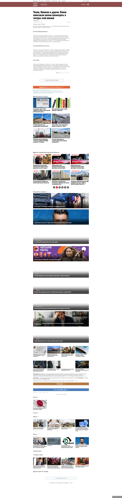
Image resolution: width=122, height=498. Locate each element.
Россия (35, 413)
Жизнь (35, 416)
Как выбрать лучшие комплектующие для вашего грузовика (43, 92)
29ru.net (34, 359)
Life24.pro (34, 418)
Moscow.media (41, 1)
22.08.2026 (83, 4)
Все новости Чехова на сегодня (51, 80)
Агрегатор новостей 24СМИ (61, 394)
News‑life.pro (48, 1)
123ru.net (87, 1)
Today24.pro (35, 456)
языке (66, 380)
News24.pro (35, 436)
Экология (63, 1)
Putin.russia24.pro (36, 399)
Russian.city (35, 1)
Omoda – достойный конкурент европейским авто (41, 89)
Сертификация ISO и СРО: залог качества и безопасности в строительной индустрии (47, 90)
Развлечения (37, 451)
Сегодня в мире (38, 454)
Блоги (35, 434)
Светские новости (35, 392)
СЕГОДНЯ (71, 482)
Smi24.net (34, 345)
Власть (35, 397)
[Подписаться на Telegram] (84, 1)
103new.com (83, 376)
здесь (76, 380)
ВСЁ (55, 482)
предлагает (50, 26)
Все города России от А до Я (61, 478)
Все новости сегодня (39, 191)
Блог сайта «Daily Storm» (37, 22)
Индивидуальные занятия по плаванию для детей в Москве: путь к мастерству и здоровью (48, 91)
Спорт (59, 1)
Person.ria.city (54, 1)
